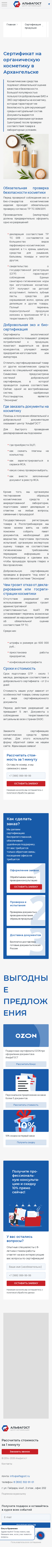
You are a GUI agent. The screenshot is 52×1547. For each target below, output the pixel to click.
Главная (11, 24)
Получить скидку (26, 1142)
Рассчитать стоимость (26, 1104)
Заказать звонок (20, 1451)
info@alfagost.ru (20, 1476)
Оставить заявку (26, 783)
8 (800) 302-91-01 (24, 1482)
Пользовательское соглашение (26, 1542)
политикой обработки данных (21, 793)
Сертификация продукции (33, 26)
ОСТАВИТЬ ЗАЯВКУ (26, 886)
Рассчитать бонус (26, 1064)
